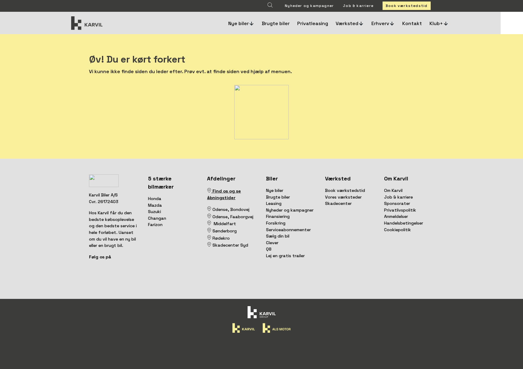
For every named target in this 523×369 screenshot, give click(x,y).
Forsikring (275, 223)
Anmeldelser (396, 216)
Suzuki (154, 211)
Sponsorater (397, 203)
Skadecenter (338, 203)
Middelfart (223, 223)
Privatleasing (312, 23)
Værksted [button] (347, 23)
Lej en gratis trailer (285, 255)
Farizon (155, 224)
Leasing (273, 203)
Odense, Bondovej (231, 209)
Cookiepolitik (397, 229)
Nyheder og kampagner (309, 5)
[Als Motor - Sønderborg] (209, 231)
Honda (154, 198)
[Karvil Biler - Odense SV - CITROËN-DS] (209, 209)
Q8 (268, 249)
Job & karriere (358, 5)
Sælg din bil (277, 236)
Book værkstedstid (406, 5)
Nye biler (274, 190)
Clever (272, 242)
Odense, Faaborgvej (232, 216)
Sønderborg (224, 231)
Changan (157, 218)
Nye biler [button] (238, 23)
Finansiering (278, 216)
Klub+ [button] (436, 23)
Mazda (155, 205)
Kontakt (412, 23)
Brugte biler (276, 23)
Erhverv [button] (380, 23)
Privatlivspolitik (400, 210)
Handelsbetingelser (403, 223)
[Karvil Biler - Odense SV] (211, 209)
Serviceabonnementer (288, 229)
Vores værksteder (343, 197)
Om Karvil (393, 190)
